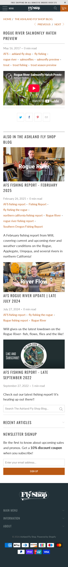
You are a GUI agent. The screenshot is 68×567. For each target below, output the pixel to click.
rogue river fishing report (18, 221)
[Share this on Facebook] (29, 117)
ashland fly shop (21, 54)
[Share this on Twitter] (20, 117)
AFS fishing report (14, 204)
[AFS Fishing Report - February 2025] (34, 164)
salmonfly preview (48, 59)
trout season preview (43, 65)
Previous (44, 24)
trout (6, 65)
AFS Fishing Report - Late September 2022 (25, 374)
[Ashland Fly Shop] (34, 8)
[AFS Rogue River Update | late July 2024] (34, 277)
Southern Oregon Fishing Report (23, 226)
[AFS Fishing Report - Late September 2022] (34, 354)
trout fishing (20, 65)
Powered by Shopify (46, 536)
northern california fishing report (23, 215)
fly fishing (40, 54)
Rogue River (53, 215)
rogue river (10, 59)
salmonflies (27, 59)
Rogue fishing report (15, 320)
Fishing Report (37, 204)
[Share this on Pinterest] (37, 117)
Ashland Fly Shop (28, 536)
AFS (5, 54)
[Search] (57, 8)
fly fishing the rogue (15, 210)
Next (58, 24)
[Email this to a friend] (46, 117)
